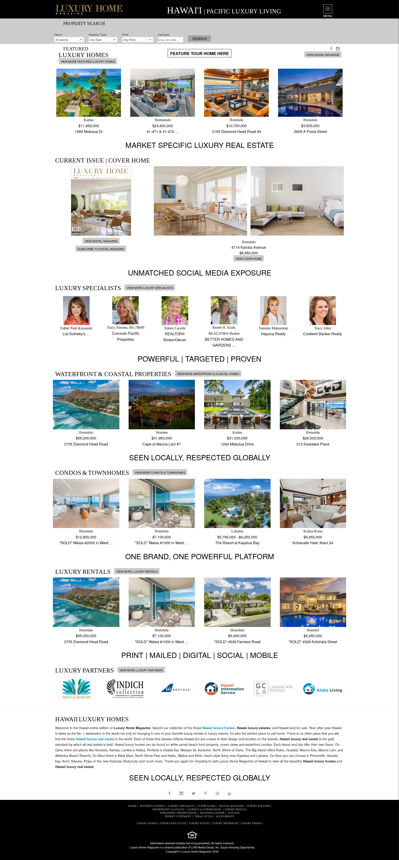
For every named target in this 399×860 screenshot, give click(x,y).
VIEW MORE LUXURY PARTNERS (141, 670)
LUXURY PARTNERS (259, 806)
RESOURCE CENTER (212, 813)
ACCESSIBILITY (225, 816)
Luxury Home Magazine (145, 847)
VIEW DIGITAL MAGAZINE (322, 55)
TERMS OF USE (203, 816)
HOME (132, 806)
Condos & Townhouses (204, 809)
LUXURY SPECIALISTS (181, 806)
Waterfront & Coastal (168, 809)
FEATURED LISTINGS (152, 806)
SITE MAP (233, 813)
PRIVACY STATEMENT (178, 816)
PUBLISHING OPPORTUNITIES (178, 813)
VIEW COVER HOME (249, 259)
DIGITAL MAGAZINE (231, 806)
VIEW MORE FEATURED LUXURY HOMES (88, 61)
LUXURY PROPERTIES (225, 823)
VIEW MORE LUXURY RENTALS (136, 571)
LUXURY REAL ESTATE (173, 823)
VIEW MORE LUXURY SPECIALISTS (150, 288)
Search (199, 38)
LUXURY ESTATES (199, 823)
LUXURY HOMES (147, 823)
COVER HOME (206, 806)
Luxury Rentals (236, 809)
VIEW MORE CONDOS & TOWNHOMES (160, 472)
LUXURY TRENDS (251, 823)
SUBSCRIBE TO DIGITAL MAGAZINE (101, 249)
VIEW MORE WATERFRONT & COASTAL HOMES (208, 374)
